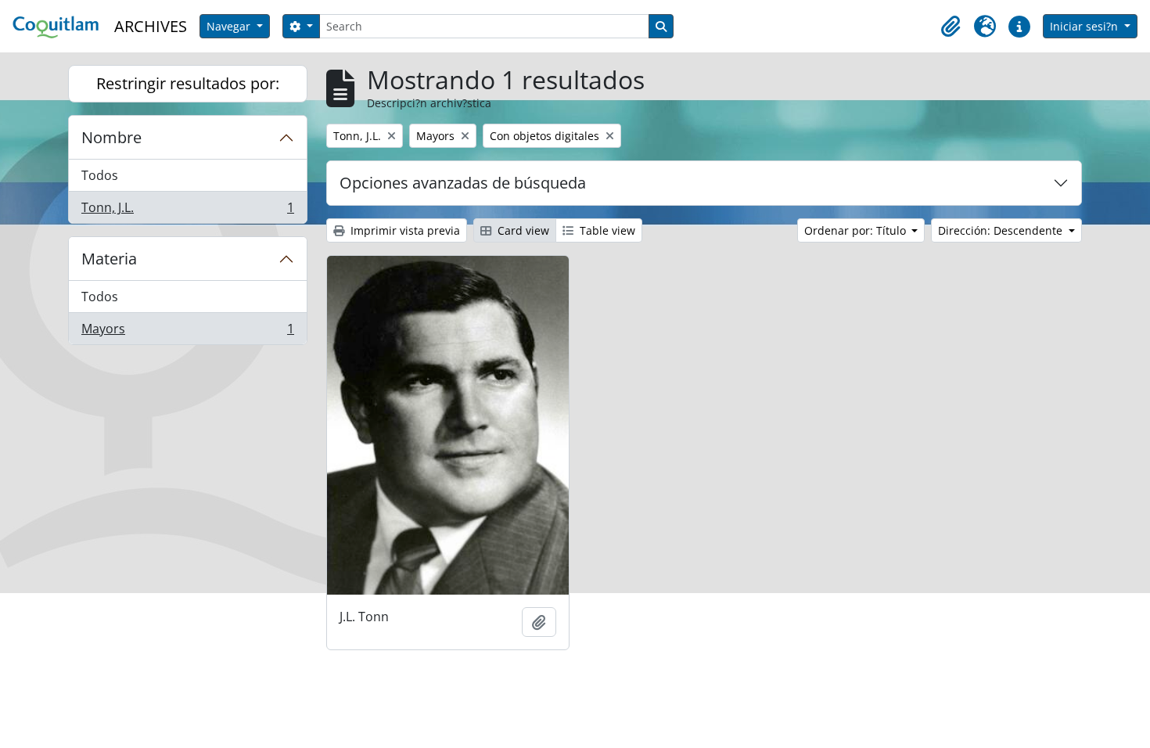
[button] (950, 26)
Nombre (111, 137)
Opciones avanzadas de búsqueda (463, 182)
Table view (606, 230)
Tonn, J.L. (187, 211)
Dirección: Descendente (1002, 230)
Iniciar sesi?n (1085, 26)
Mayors (187, 332)
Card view (521, 230)
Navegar (230, 26)
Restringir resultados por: (187, 83)
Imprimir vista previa (403, 230)
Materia (109, 258)
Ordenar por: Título (856, 230)
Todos (99, 175)
